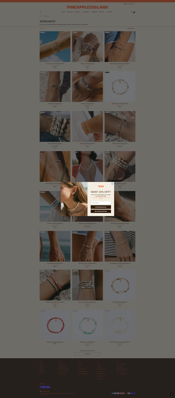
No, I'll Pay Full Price (101, 211)
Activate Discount (100, 207)
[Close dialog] (112, 183)
